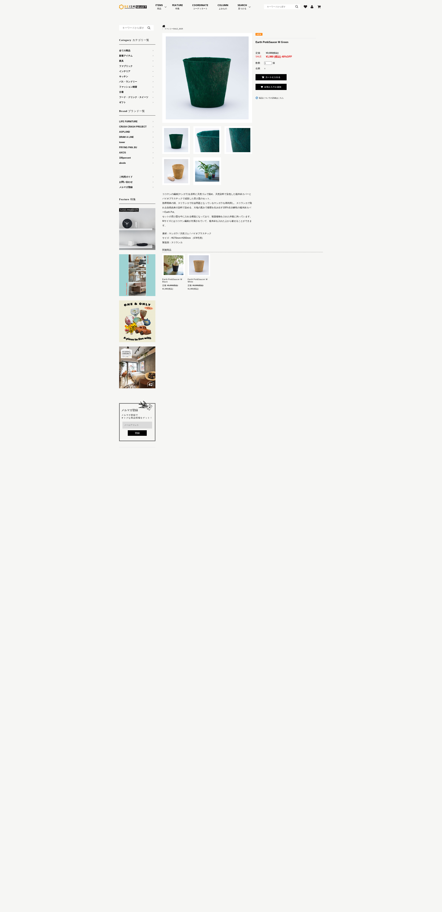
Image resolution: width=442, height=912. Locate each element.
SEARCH (242, 6)
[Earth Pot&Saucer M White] (199, 265)
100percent (125, 157)
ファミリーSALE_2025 (174, 29)
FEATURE (177, 6)
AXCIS (122, 152)
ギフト (122, 102)
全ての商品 (124, 50)
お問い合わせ (126, 182)
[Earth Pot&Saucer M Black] (173, 265)
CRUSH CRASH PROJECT (133, 126)
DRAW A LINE (126, 137)
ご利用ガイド (126, 176)
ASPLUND (124, 132)
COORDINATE (200, 6)
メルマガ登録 (126, 187)
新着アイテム (126, 55)
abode (122, 163)
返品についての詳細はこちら (271, 98)
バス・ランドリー (128, 81)
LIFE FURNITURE (128, 121)
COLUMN (223, 6)
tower (122, 142)
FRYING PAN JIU (128, 147)
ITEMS (159, 6)
